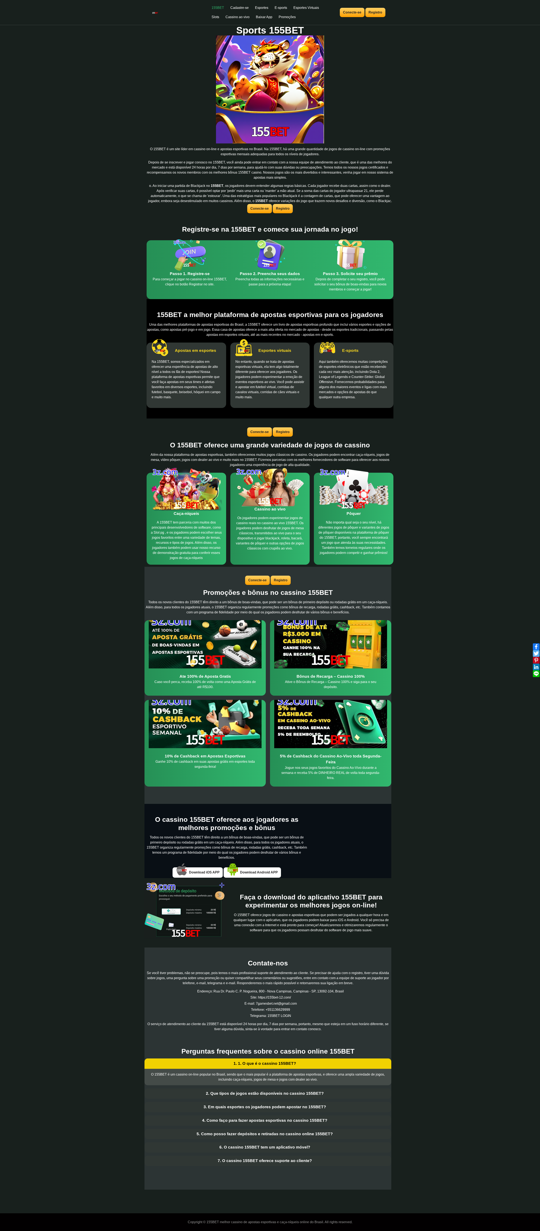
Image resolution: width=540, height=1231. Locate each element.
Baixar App (264, 17)
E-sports (281, 7)
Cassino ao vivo (237, 17)
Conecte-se (352, 12)
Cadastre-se (239, 7)
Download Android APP (258, 872)
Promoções (287, 17)
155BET (218, 7)
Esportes (261, 7)
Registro (375, 12)
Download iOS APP (204, 872)
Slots (215, 17)
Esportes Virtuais (306, 7)
